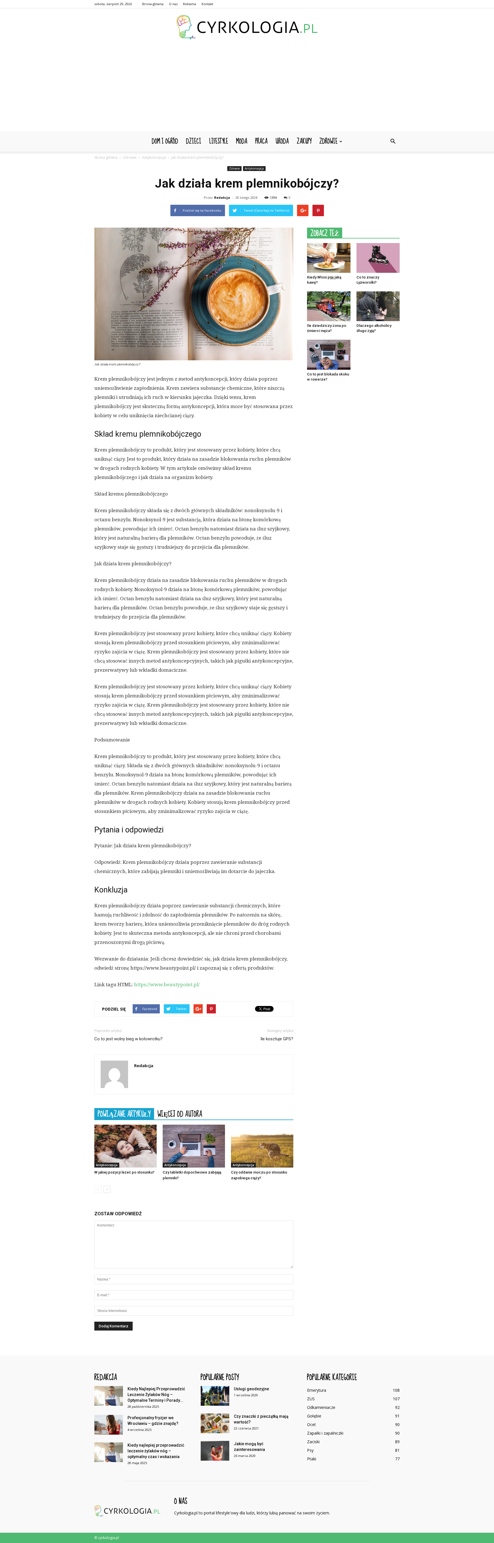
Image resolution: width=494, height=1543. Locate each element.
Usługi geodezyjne (251, 1389)
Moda (241, 141)
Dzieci (193, 141)
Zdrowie (328, 141)
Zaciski (313, 1441)
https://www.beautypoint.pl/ (167, 984)
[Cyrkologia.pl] (247, 27)
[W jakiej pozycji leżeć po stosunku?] (125, 1146)
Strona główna (153, 4)
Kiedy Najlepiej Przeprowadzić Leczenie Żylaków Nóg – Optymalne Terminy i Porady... (156, 1395)
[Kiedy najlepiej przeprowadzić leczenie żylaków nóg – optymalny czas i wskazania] (108, 1452)
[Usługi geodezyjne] (215, 1396)
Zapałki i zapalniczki (325, 1433)
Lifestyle (218, 141)
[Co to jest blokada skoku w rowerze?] (328, 354)
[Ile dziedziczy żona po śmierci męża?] (328, 306)
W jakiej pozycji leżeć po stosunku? (124, 1172)
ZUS (311, 1398)
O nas (173, 4)
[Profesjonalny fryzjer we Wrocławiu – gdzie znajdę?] (108, 1425)
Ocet (311, 1424)
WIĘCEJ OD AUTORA (180, 1114)
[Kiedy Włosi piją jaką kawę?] (328, 258)
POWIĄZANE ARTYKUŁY (124, 1114)
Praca (261, 141)
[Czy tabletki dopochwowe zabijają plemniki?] (194, 1146)
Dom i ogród (165, 141)
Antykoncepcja (254, 168)
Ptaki (311, 1459)
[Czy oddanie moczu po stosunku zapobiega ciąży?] (262, 1146)
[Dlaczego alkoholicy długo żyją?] (378, 306)
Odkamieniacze (321, 1407)
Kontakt (207, 4)
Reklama (189, 4)
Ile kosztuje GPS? (276, 1038)
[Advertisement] (247, 88)
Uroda (282, 141)
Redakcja (222, 197)
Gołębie (314, 1416)
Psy (310, 1450)
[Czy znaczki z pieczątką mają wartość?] (215, 1423)
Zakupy (304, 141)
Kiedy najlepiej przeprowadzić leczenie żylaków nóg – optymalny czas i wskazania (156, 1451)
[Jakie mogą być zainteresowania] (215, 1451)
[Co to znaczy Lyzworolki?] (378, 258)
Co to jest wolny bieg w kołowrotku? (128, 1038)
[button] (393, 141)
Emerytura (316, 1390)
